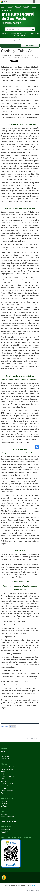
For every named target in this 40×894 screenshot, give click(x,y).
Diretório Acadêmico (7, 791)
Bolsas (3, 771)
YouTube (4, 806)
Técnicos (3, 751)
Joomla (33, 885)
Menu (31, 45)
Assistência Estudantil (7, 783)
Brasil (6, 2)
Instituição (12, 726)
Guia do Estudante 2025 (8, 767)
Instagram (4, 804)
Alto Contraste (25, 6)
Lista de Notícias (29, 33)
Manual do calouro (7, 769)
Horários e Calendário (7, 776)
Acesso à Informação (16, 33)
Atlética (3, 788)
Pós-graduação (5, 756)
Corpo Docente (5, 758)
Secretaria (4, 781)
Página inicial (5, 40)
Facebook (4, 801)
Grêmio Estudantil (6, 786)
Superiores (4, 754)
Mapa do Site (5, 832)
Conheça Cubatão (17, 50)
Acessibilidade (14, 6)
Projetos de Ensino (7, 774)
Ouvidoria (5, 33)
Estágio (3, 779)
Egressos (3, 793)
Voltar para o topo (32, 738)
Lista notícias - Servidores (9, 821)
